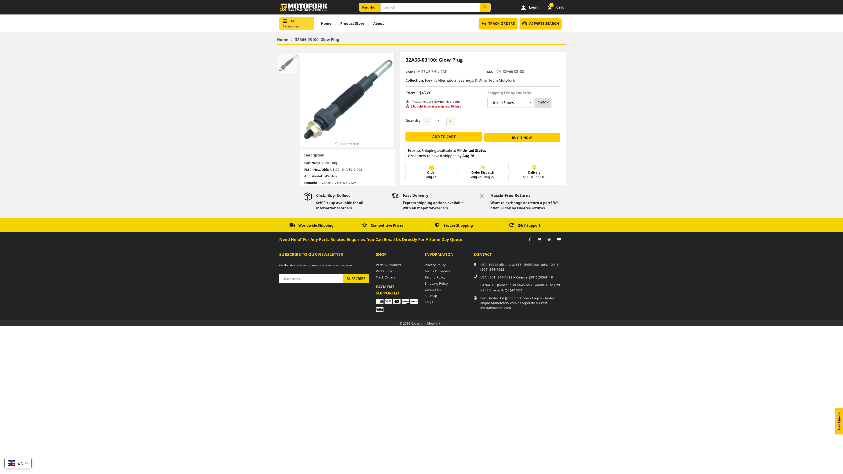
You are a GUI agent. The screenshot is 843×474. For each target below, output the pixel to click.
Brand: (410, 71)
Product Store (352, 23)
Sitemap (431, 295)
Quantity (413, 120)
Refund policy (435, 277)
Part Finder (384, 271)
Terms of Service (437, 271)
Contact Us (433, 289)
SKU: (490, 71)
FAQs (429, 302)
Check (543, 102)
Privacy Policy (435, 265)
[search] (485, 7)
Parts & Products (388, 265)
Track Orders (385, 277)
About (378, 23)
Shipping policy (436, 283)
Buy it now (522, 137)
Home (326, 23)
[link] (529, 239)
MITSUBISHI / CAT (432, 71)
